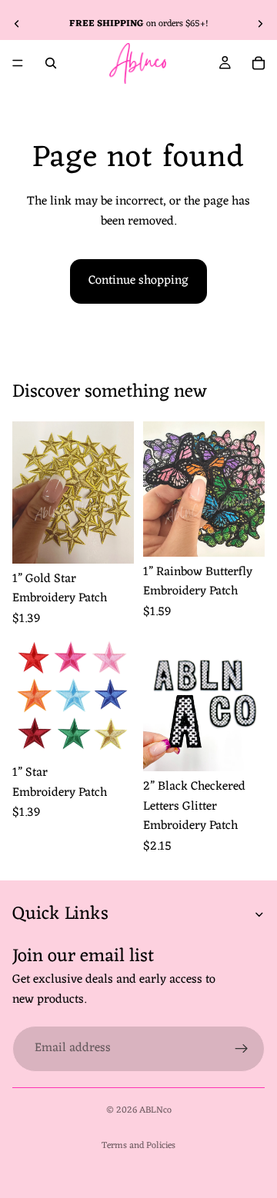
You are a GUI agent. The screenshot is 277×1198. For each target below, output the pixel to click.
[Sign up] (241, 1048)
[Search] (51, 63)
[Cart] (258, 63)
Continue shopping (138, 280)
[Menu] (17, 63)
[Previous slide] (17, 24)
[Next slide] (260, 24)
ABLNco (155, 1110)
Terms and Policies (138, 1145)
